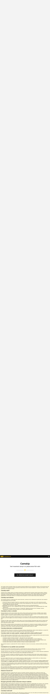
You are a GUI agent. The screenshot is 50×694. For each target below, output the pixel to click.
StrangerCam (7, 556)
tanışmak (38, 587)
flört (47, 587)
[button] (49, 556)
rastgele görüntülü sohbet (22, 662)
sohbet (11, 592)
